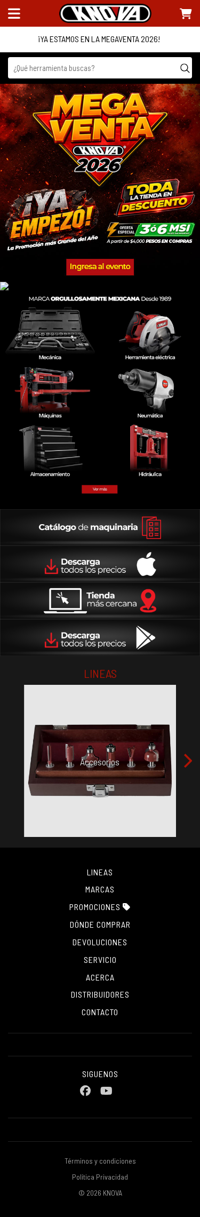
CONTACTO (100, 1012)
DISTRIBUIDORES (100, 994)
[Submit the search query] (185, 67)
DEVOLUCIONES (100, 942)
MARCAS (100, 889)
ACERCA (100, 977)
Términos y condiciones (100, 1160)
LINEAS (100, 872)
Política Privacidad (100, 1176)
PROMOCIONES (96, 907)
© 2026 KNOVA (100, 1192)
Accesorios (99, 762)
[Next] (186, 760)
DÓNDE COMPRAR (100, 924)
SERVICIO (100, 959)
